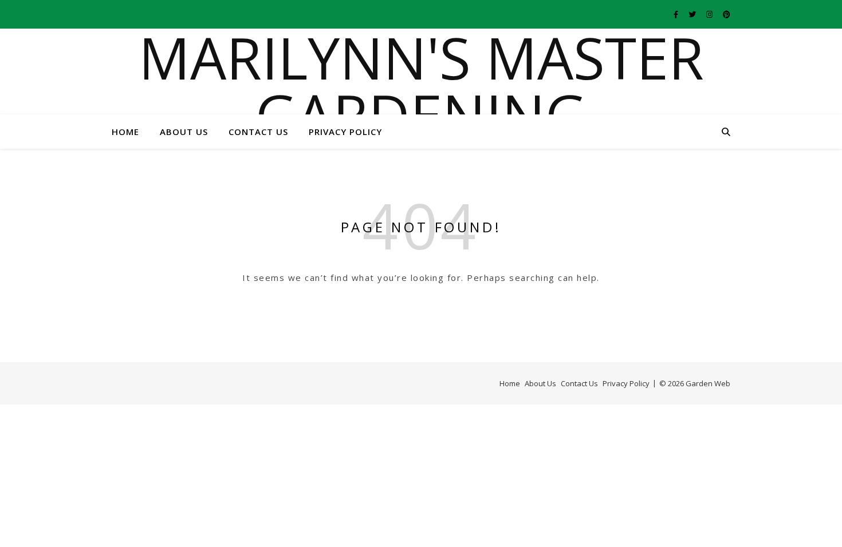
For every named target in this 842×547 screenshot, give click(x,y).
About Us (184, 131)
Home (125, 131)
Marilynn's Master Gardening (421, 86)
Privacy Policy (345, 131)
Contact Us (258, 131)
